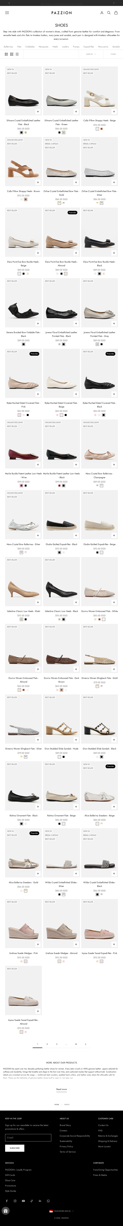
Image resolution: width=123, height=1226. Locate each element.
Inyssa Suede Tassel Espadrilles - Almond (23, 1021)
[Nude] (59, 757)
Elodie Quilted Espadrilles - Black (61, 544)
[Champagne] (101, 485)
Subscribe (15, 1148)
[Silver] (63, 203)
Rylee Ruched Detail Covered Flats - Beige (61, 404)
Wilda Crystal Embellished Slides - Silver (61, 884)
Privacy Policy (66, 1146)
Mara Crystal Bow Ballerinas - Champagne (99, 475)
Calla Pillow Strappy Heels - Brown (23, 191)
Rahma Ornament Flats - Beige (61, 815)
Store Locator (104, 1146)
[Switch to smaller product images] (11, 54)
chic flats (25, 35)
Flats (19, 46)
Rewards (6, 1211)
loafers (44, 35)
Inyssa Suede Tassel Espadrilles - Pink (99, 953)
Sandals (116, 46)
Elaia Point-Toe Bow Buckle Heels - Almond (61, 263)
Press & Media (100, 1175)
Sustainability (66, 1141)
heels (14, 35)
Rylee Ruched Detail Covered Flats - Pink (23, 404)
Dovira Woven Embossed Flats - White (99, 611)
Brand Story (65, 1125)
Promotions (10, 1185)
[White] (103, 619)
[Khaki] (21, 619)
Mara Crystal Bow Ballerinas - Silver (23, 544)
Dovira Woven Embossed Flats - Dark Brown (61, 679)
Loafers (65, 46)
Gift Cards (10, 1175)
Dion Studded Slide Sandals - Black (99, 748)
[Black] (21, 132)
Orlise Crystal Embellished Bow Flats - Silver (99, 193)
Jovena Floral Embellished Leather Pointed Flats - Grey (99, 334)
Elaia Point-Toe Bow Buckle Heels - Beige (23, 263)
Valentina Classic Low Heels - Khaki (23, 611)
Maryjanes (43, 46)
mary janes (54, 35)
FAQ (100, 1130)
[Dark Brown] (99, 619)
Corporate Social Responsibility (75, 1135)
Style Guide (10, 1191)
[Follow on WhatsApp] (48, 1201)
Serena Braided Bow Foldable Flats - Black (23, 334)
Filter (113, 54)
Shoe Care (10, 1180)
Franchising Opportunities (105, 1169)
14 (76, 1044)
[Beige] (97, 129)
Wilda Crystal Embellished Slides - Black (99, 884)
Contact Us (103, 1125)
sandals (67, 35)
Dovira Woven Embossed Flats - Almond (23, 679)
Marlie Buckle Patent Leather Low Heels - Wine (23, 475)
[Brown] (101, 129)
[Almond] (27, 273)
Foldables (30, 46)
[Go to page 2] (85, 1044)
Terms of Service (68, 1151)
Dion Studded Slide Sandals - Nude (61, 748)
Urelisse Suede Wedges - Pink (23, 953)
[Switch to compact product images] (17, 54)
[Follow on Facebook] (6, 1201)
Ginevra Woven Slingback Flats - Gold (100, 678)
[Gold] (59, 203)
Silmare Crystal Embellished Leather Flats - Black (23, 122)
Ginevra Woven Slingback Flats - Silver (23, 748)
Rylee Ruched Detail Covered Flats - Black (99, 404)
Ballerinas (8, 46)
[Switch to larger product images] (6, 54)
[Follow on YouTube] (23, 1201)
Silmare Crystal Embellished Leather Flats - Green (61, 122)
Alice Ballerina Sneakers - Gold (23, 882)
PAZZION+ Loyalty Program (18, 1169)
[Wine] (21, 485)
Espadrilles (89, 46)
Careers (63, 1130)
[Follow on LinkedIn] (40, 1201)
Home (56, 1104)
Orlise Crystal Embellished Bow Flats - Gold (61, 193)
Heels (55, 46)
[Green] (25, 132)
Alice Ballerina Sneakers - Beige (100, 815)
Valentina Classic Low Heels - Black (61, 611)
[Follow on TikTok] (31, 1201)
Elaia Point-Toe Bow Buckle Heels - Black (99, 263)
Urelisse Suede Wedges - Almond (61, 953)
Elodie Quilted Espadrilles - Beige (99, 544)
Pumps (76, 46)
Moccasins (103, 46)
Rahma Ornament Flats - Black (23, 815)
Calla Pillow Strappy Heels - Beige (99, 120)
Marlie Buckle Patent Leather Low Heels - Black (61, 475)
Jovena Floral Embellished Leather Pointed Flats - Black (61, 334)
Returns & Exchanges (108, 1135)
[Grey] (59, 344)
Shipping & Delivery (107, 1141)
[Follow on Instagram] (15, 1201)
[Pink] (19, 415)
